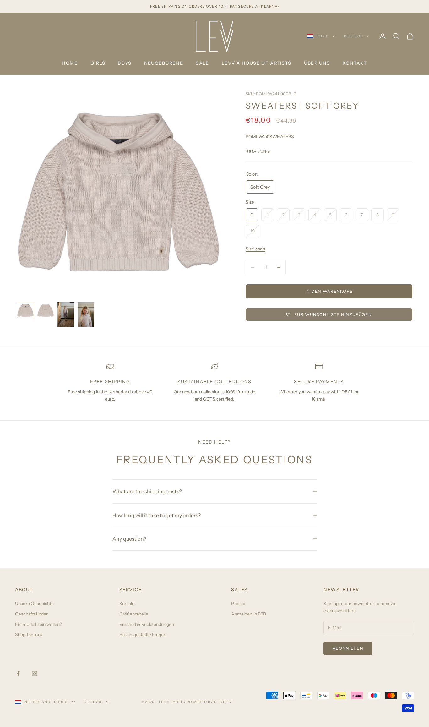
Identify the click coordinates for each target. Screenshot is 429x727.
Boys (124, 63)
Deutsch (353, 36)
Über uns (317, 63)
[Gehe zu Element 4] (86, 314)
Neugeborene (163, 63)
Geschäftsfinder (31, 614)
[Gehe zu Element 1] (25, 310)
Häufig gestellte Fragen (142, 634)
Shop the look (29, 634)
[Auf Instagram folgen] (34, 673)
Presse (238, 603)
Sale (202, 63)
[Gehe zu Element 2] (45, 310)
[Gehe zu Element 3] (65, 314)
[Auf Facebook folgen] (18, 673)
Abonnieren (348, 648)
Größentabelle (134, 614)
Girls (98, 63)
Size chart (255, 249)
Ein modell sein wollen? (38, 624)
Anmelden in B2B (248, 614)
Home (70, 63)
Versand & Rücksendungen (146, 624)
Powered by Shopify (209, 702)
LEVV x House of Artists (256, 63)
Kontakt (355, 63)
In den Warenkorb (329, 291)
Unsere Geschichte (34, 603)
